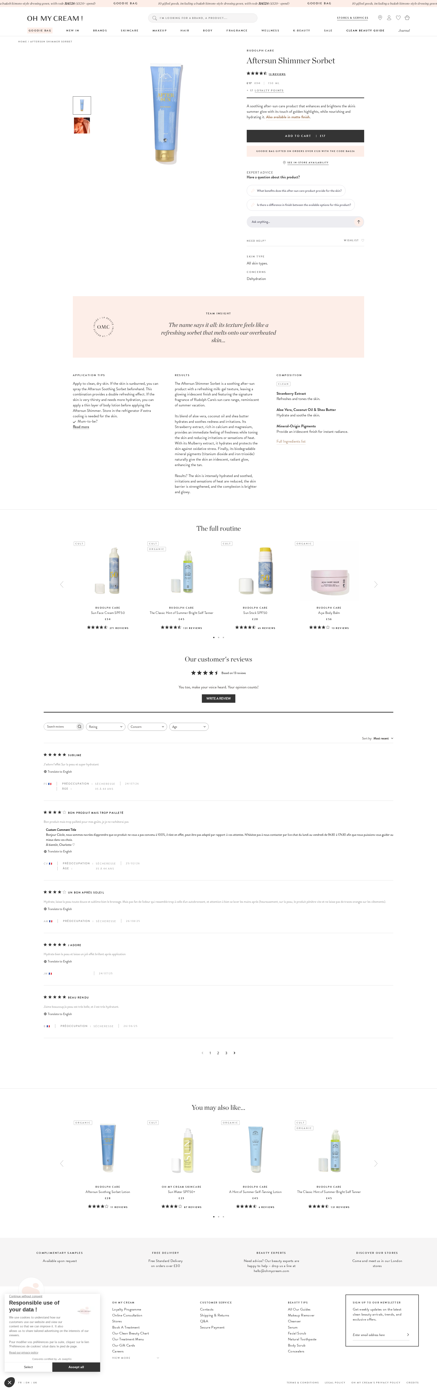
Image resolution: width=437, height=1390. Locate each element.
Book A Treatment (126, 1327)
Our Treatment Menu (128, 1339)
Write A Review (218, 698)
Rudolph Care (260, 51)
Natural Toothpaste (302, 1339)
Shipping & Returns (214, 1315)
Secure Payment (212, 1327)
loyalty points (269, 90)
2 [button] (218, 637)
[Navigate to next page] (234, 1053)
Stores (117, 1321)
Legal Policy (335, 1382)
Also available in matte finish (288, 117)
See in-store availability (308, 162)
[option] (82, 105)
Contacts (207, 1309)
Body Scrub (296, 1345)
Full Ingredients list (291, 441)
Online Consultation (127, 1315)
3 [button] (223, 637)
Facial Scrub (297, 1333)
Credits (413, 1382)
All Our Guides (299, 1309)
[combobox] (105, 727)
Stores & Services (352, 18)
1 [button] (213, 637)
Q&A (204, 1321)
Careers (118, 1351)
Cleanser (294, 1321)
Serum (293, 1327)
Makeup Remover (301, 1315)
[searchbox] (59, 726)
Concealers (296, 1351)
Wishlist (351, 240)
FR (20, 1382)
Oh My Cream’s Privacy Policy (376, 1382)
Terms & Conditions (303, 1382)
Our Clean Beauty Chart (130, 1333)
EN (28, 1382)
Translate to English (60, 771)
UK (35, 1382)
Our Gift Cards (123, 1345)
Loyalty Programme (126, 1309)
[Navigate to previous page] (202, 1053)
